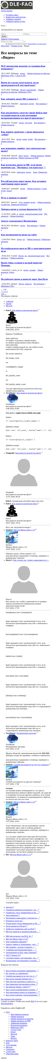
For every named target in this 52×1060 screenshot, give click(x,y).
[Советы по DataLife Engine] (17, 9)
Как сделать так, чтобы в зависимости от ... (31, 560)
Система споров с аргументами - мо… (22, 958)
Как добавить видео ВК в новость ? (19, 99)
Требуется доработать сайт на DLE (21, 929)
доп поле (28, 123)
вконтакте (24, 104)
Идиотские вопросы (19, 1025)
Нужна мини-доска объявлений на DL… (23, 923)
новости (28, 284)
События (9, 301)
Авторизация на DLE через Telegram (21, 952)
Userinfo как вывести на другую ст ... (21, 976)
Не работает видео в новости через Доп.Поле (24, 279)
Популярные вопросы (20, 1014)
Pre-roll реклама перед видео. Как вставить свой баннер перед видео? (23, 182)
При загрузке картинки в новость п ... (22, 982)
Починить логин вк (14, 921)
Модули (9, 306)
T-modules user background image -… (21, 950)
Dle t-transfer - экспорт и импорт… (20, 947)
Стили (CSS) (20, 76)
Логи (21, 156)
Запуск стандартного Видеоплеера (19, 221)
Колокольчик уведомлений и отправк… (23, 961)
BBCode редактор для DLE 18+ (19, 936)
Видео (23, 90)
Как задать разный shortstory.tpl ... (20, 979)
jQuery (9, 191)
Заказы (8, 304)
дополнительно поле (36, 256)
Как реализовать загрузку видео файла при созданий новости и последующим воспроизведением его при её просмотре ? (24, 115)
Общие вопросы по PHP (28, 158)
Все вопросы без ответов (11, 999)
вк (26, 256)
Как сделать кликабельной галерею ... (22, 990)
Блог (8, 1043)
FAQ (8, 1012)
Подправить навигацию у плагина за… (23, 918)
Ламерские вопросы (19, 205)
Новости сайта (12, 1041)
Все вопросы (41, 104)
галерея (32, 270)
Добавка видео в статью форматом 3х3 (21, 209)
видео (22, 73)
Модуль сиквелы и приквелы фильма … (23, 932)
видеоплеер (31, 90)
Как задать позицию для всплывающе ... (23, 995)
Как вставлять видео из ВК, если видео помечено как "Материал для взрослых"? (23, 166)
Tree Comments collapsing (16, 942)
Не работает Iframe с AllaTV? (18, 987)
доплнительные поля (33, 214)
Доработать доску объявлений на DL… (23, 913)
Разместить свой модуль (16, 17)
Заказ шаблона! (13, 915)
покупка (10, 907)
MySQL (14, 1038)
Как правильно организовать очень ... (22, 984)
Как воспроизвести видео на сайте (19, 234)
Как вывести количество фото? (25, 310)
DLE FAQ (5, 46)
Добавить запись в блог (15, 21)
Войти (4, 37)
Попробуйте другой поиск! (37, 44)
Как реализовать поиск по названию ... (23, 992)
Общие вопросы (7, 106)
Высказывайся (7, 1004)
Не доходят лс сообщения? (17, 973)
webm (30, 139)
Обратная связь (12, 1054)
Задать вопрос (7, 11)
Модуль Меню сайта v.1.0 (24, 530)
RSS (32, 1001)
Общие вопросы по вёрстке (38, 73)
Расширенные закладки (26, 733)
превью (26, 202)
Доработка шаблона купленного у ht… (22, 910)
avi (24, 239)
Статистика (10, 1052)
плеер (24, 139)
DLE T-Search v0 (13, 955)
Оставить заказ (12, 15)
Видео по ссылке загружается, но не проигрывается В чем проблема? (20, 84)
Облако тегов (16, 46)
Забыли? (4, 39)
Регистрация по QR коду (17, 926)
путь (20, 202)
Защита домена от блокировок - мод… (22, 944)
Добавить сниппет (13, 19)
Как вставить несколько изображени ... (22, 971)
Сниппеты (10, 1049)
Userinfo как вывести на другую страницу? (31, 765)
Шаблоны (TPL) (7, 76)
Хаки (35, 172)
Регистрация (13, 39)
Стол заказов (11, 1045)
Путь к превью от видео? (14, 197)
